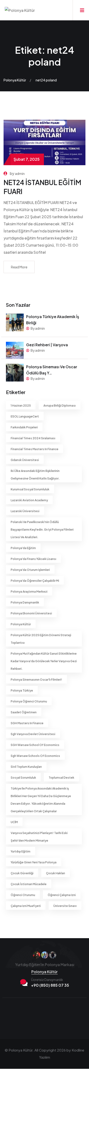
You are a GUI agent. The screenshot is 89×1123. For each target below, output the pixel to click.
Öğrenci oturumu (23, 895)
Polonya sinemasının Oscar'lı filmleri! (36, 679)
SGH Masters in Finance (27, 723)
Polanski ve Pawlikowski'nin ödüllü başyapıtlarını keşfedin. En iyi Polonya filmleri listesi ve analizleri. (42, 529)
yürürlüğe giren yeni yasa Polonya (33, 862)
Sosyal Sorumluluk (23, 777)
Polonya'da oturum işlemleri (30, 570)
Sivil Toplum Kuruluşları (26, 766)
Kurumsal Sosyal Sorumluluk (30, 489)
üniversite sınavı (65, 906)
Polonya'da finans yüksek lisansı (33, 559)
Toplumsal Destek (61, 777)
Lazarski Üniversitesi (25, 511)
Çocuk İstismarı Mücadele (29, 884)
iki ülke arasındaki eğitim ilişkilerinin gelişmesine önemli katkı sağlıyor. (35, 474)
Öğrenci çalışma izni (62, 895)
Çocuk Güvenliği (22, 873)
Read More (19, 267)
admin (20, 173)
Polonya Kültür (21, 624)
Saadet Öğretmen (24, 712)
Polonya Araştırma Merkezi (29, 591)
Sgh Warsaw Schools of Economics (35, 756)
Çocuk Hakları (55, 873)
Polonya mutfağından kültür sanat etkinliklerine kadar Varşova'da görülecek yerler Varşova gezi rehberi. (44, 661)
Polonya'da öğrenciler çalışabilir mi (35, 580)
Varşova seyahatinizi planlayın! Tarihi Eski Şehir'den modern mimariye (39, 836)
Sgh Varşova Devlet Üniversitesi (33, 734)
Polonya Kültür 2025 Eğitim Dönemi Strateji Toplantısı (41, 638)
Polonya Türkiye (22, 690)
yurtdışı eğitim (20, 851)
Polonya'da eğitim (23, 548)
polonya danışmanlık (25, 602)
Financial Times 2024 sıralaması (33, 438)
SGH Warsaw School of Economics (35, 745)
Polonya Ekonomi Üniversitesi (31, 613)
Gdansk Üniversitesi (25, 460)
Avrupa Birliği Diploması (59, 405)
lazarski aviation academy (29, 500)
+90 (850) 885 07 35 (50, 985)
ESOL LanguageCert (25, 416)
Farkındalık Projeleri (24, 427)
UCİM (14, 822)
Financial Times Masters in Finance (34, 449)
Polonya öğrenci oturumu (29, 701)
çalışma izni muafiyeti (26, 906)
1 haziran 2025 (21, 405)
